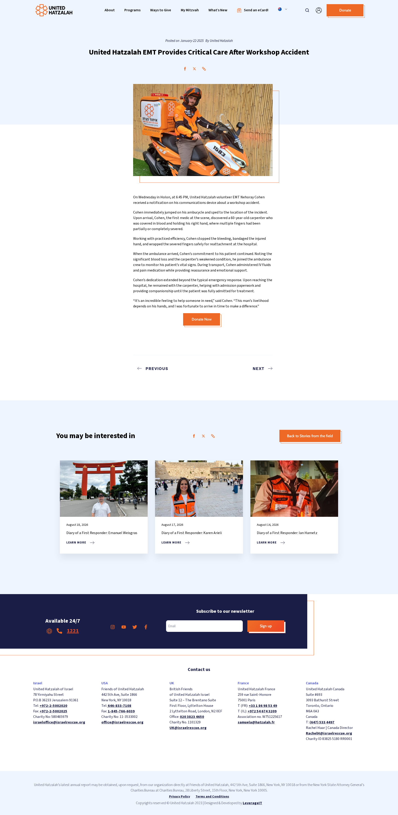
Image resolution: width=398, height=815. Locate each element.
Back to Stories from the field (310, 436)
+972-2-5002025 (53, 711)
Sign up (266, 626)
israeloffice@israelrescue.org (59, 722)
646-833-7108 (119, 705)
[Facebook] (185, 69)
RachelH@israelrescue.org (329, 733)
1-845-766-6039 (121, 711)
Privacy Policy (179, 796)
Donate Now (202, 319)
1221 (73, 631)
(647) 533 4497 (322, 722)
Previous (157, 368)
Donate (345, 10)
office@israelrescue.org (122, 722)
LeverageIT (252, 803)
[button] (110, 10)
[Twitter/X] (194, 69)
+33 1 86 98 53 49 (263, 705)
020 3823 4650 (192, 716)
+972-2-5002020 (53, 705)
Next (258, 368)
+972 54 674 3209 (262, 711)
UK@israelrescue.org (188, 727)
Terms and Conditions (212, 796)
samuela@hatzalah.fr (256, 722)
